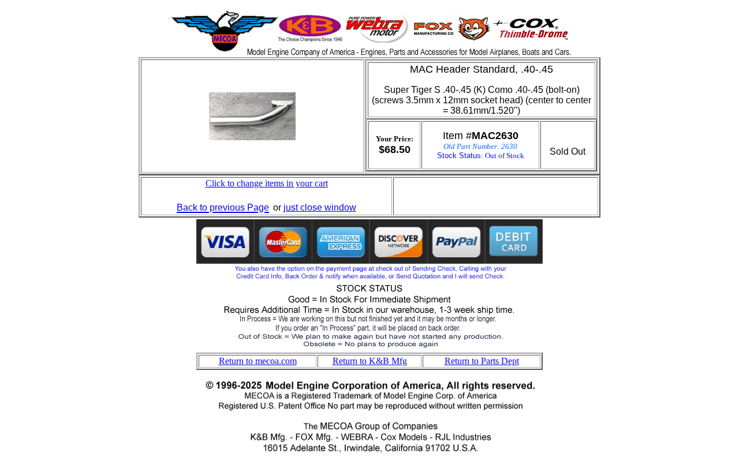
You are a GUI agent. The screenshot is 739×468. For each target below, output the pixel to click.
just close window (319, 207)
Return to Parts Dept (482, 361)
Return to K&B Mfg (370, 361)
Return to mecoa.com (258, 361)
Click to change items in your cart (267, 183)
